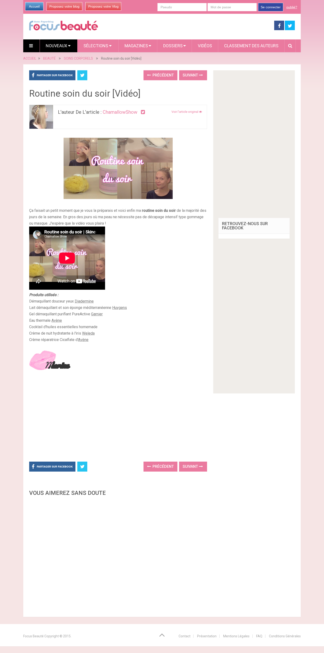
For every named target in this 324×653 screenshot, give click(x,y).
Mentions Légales (236, 636)
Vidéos (205, 45)
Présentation (207, 636)
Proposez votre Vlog (103, 6)
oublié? (291, 7)
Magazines (136, 45)
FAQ (259, 636)
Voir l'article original (185, 112)
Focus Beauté (33, 636)
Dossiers (173, 45)
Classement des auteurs (251, 45)
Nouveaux (57, 45)
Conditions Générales (285, 636)
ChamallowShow (120, 112)
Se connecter (271, 7)
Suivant (191, 75)
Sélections (96, 45)
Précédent (163, 75)
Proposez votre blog (64, 6)
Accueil (34, 6)
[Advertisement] (118, 417)
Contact (184, 636)
